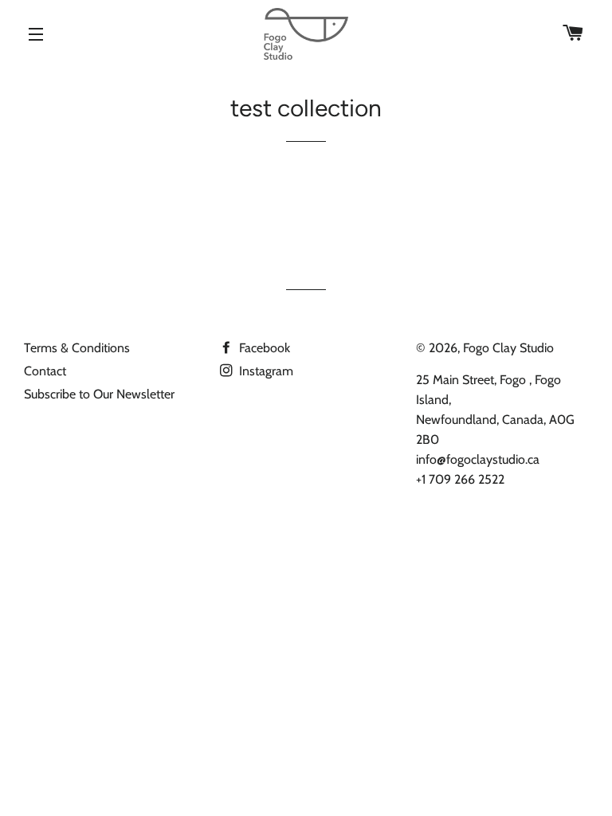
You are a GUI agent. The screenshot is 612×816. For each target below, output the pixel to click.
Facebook (263, 347)
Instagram (264, 371)
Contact (45, 371)
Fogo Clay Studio (508, 347)
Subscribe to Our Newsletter (99, 394)
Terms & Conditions (77, 347)
